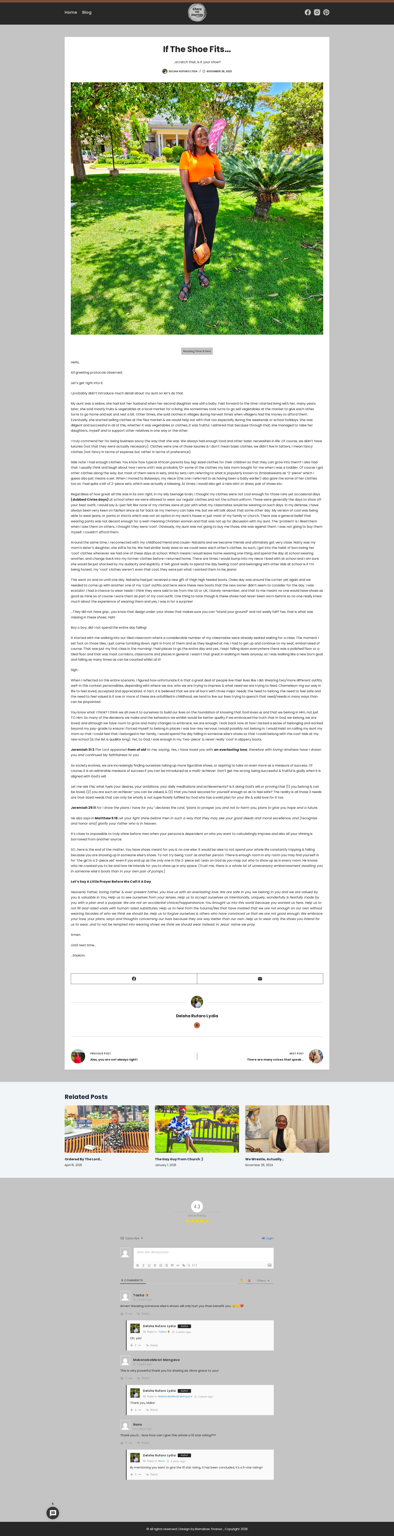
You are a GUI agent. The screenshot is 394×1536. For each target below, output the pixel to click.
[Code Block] (178, 1265)
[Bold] (138, 1265)
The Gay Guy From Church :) (179, 1159)
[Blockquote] (172, 1265)
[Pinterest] (326, 12)
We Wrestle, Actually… (264, 1159)
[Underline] (149, 1265)
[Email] (260, 979)
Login (269, 1238)
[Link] (184, 1265)
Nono (161, 1461)
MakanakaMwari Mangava (175, 1396)
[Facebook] (308, 12)
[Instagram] (317, 12)
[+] (194, 1265)
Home (71, 12)
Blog (87, 12)
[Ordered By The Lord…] (107, 1129)
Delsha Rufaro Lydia (159, 1326)
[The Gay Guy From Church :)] (197, 1129)
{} (189, 1265)
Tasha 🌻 (164, 1331)
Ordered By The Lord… (83, 1159)
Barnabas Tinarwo (208, 1529)
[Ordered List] (161, 1265)
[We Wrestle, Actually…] (287, 1129)
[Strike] (155, 1265)
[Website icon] (197, 1025)
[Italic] (143, 1265)
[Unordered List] (166, 1265)
